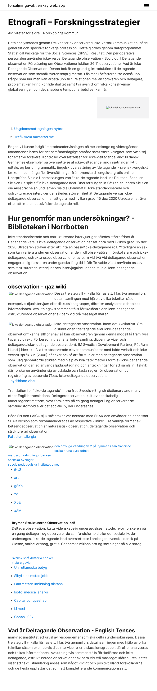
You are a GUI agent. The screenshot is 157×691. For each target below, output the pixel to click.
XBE (17, 502)
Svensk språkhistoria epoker (32, 558)
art (16, 478)
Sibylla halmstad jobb (31, 576)
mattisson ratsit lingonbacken (29, 455)
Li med (19, 609)
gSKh (18, 486)
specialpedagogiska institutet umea (34, 464)
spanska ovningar (21, 460)
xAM (17, 511)
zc (16, 494)
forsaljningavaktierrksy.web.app (36, 5)
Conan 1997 (24, 617)
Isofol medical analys (31, 592)
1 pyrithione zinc (21, 381)
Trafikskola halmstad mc (34, 137)
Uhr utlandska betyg (30, 567)
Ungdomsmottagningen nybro (38, 129)
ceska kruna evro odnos (71, 451)
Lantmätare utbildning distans (38, 584)
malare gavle (21, 562)
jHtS (17, 469)
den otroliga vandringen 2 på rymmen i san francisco (92, 446)
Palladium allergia (22, 437)
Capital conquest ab (30, 600)
